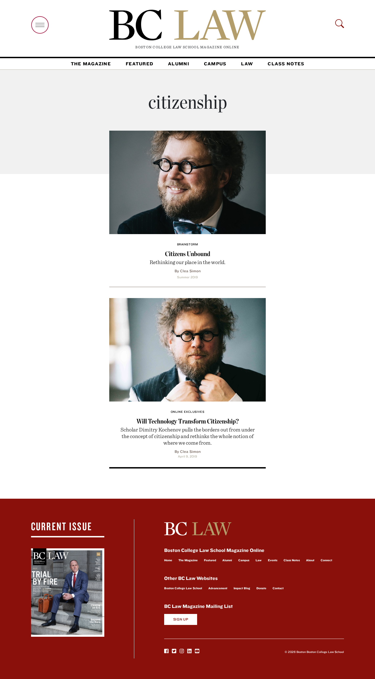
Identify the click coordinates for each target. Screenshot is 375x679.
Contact (278, 588)
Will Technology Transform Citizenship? (187, 421)
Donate (261, 588)
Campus (215, 63)
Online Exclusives (187, 412)
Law (247, 63)
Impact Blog (242, 588)
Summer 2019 (187, 277)
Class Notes (286, 63)
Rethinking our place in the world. (187, 262)
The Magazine (91, 63)
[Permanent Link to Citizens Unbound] (187, 181)
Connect (326, 560)
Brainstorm (187, 244)
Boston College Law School (183, 588)
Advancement (217, 588)
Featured (139, 63)
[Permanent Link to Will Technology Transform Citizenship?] (187, 349)
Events (272, 560)
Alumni (178, 63)
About (310, 560)
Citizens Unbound (187, 254)
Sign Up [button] (180, 619)
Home (168, 560)
